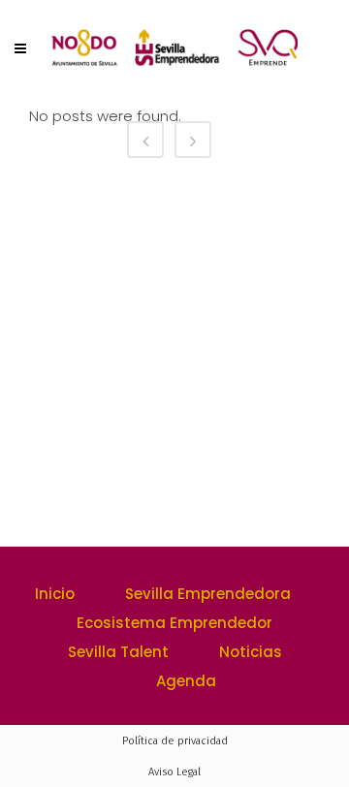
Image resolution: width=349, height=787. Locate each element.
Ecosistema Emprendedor (174, 623)
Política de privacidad (175, 741)
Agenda (186, 681)
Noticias (250, 652)
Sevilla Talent (118, 652)
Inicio (55, 593)
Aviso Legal (174, 772)
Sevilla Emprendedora (208, 593)
